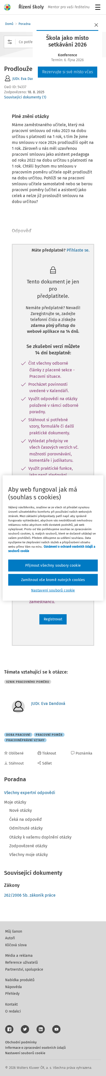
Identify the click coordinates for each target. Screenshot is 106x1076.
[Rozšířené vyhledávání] (9, 42)
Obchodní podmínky (21, 1042)
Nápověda (13, 987)
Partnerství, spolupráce (24, 969)
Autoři (10, 938)
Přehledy (12, 993)
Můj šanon (13, 931)
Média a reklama (19, 955)
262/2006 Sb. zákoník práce (30, 895)
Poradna (25, 24)
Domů (9, 24)
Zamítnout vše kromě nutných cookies (53, 579)
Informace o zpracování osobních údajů (35, 1048)
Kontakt (11, 1004)
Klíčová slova (16, 945)
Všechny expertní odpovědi (29, 792)
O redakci (13, 1011)
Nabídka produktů (19, 980)
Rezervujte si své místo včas (67, 71)
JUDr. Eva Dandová (27, 79)
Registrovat (53, 619)
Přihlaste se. (78, 250)
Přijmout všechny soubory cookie (53, 565)
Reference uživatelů (21, 962)
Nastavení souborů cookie (25, 1053)
